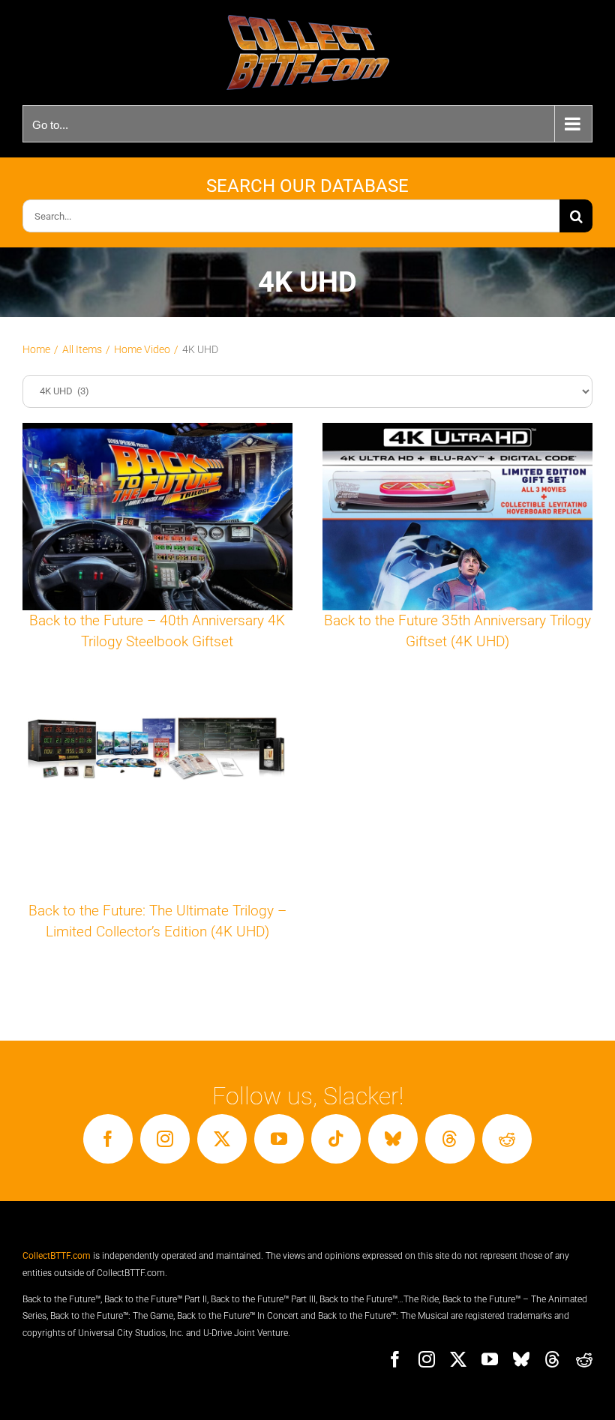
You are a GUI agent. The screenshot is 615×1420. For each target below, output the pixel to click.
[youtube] (279, 1139)
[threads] (450, 1139)
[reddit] (507, 1139)
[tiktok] (336, 1139)
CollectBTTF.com (56, 1256)
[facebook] (108, 1139)
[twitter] (222, 1139)
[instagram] (165, 1139)
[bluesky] (393, 1139)
